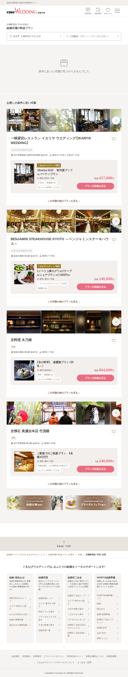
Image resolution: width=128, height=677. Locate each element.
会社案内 (16, 656)
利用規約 (26, 656)
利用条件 (37, 656)
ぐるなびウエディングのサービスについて (55, 662)
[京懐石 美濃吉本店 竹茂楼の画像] (64, 413)
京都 (80, 554)
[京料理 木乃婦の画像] (64, 321)
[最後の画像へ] (116, 120)
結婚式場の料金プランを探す (61, 554)
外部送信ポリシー (75, 656)
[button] (64, 176)
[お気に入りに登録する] (113, 138)
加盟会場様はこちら (95, 656)
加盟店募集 (111, 656)
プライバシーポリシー (54, 656)
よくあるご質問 (84, 662)
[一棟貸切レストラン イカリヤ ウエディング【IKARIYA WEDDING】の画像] (64, 120)
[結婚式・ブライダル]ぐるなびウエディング (26, 554)
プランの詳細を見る (95, 186)
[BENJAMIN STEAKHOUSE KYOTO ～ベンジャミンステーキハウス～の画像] (64, 221)
